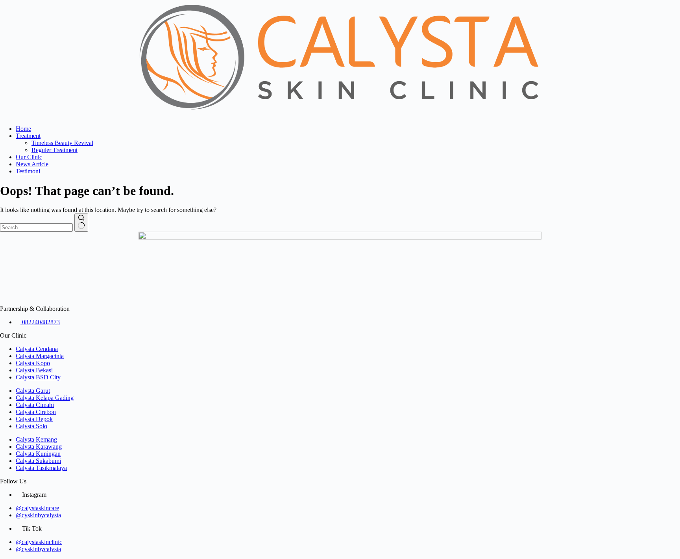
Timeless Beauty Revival (62, 142)
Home (23, 128)
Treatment (28, 135)
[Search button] (81, 223)
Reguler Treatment (54, 150)
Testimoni (28, 171)
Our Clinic (29, 157)
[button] (340, 115)
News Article (32, 164)
